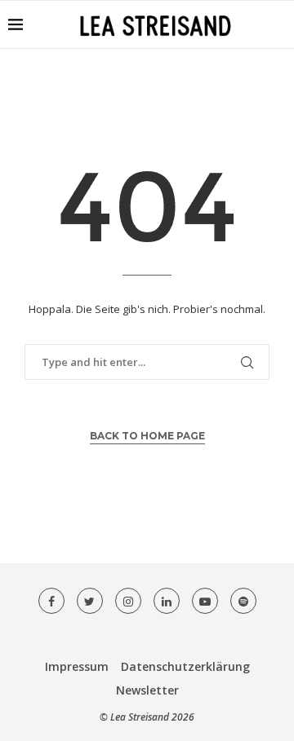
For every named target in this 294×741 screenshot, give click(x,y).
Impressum (77, 666)
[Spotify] (243, 601)
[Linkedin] (167, 601)
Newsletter (147, 690)
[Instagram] (128, 601)
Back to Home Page (147, 436)
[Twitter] (90, 601)
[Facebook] (51, 601)
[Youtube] (205, 601)
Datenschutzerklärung (185, 666)
